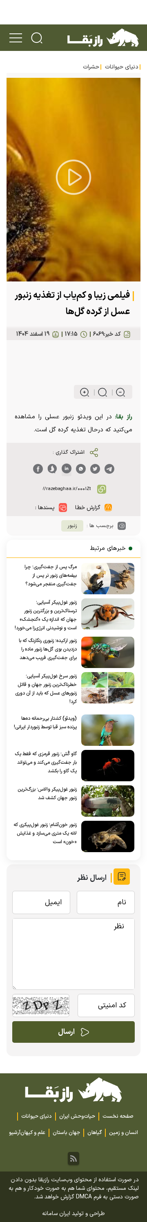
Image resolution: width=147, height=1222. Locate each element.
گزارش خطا (87, 507)
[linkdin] (66, 469)
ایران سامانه (56, 1213)
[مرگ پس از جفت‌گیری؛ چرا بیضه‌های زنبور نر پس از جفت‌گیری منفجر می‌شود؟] (105, 578)
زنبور (72, 526)
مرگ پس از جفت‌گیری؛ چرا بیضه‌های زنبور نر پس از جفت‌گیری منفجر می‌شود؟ (50, 575)
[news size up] (84, 392)
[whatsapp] (81, 469)
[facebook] (38, 469)
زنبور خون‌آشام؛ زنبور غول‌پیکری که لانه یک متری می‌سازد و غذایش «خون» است (45, 833)
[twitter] (95, 469)
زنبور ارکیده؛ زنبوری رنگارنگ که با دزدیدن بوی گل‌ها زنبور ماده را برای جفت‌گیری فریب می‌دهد (48, 649)
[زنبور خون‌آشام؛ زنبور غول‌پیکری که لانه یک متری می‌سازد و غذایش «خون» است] (105, 836)
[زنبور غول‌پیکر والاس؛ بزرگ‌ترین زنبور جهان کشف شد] (105, 801)
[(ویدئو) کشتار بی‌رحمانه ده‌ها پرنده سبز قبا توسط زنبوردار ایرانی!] (105, 730)
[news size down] (117, 392)
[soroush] (52, 469)
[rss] (73, 1158)
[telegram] (109, 469)
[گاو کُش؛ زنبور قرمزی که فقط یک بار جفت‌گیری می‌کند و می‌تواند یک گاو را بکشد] (105, 765)
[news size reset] (99, 392)
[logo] (103, 38)
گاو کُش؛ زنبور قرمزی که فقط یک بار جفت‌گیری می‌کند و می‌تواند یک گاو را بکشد (46, 762)
